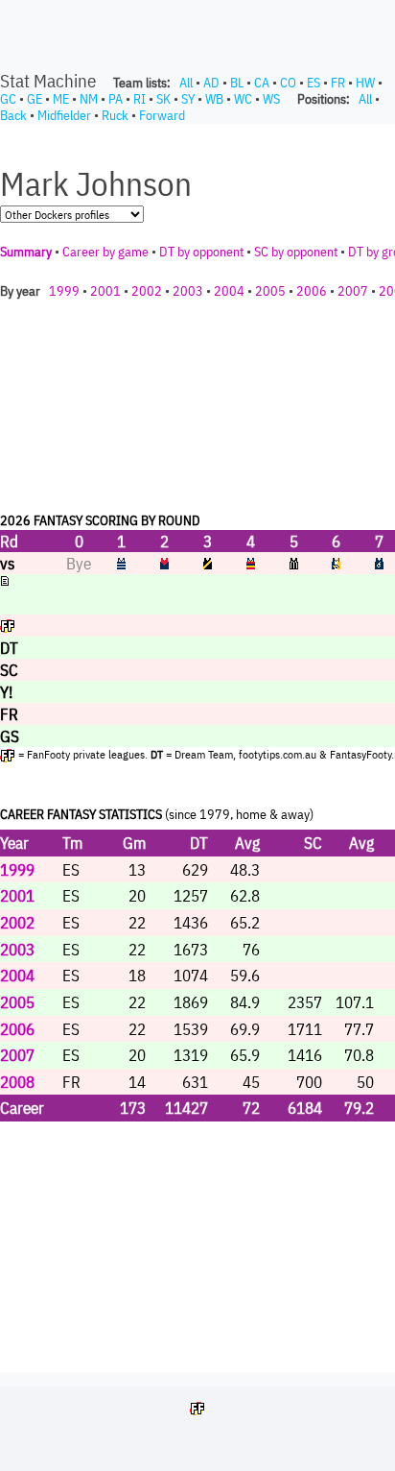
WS (271, 99)
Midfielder (64, 115)
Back (13, 115)
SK (163, 99)
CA (261, 82)
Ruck (115, 115)
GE (34, 99)
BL (237, 82)
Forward (162, 115)
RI (139, 99)
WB (214, 99)
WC (243, 99)
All (186, 82)
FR (338, 82)
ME (61, 99)
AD (211, 82)
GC (8, 99)
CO (288, 82)
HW (365, 82)
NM (89, 99)
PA (115, 99)
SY (188, 99)
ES (313, 82)
